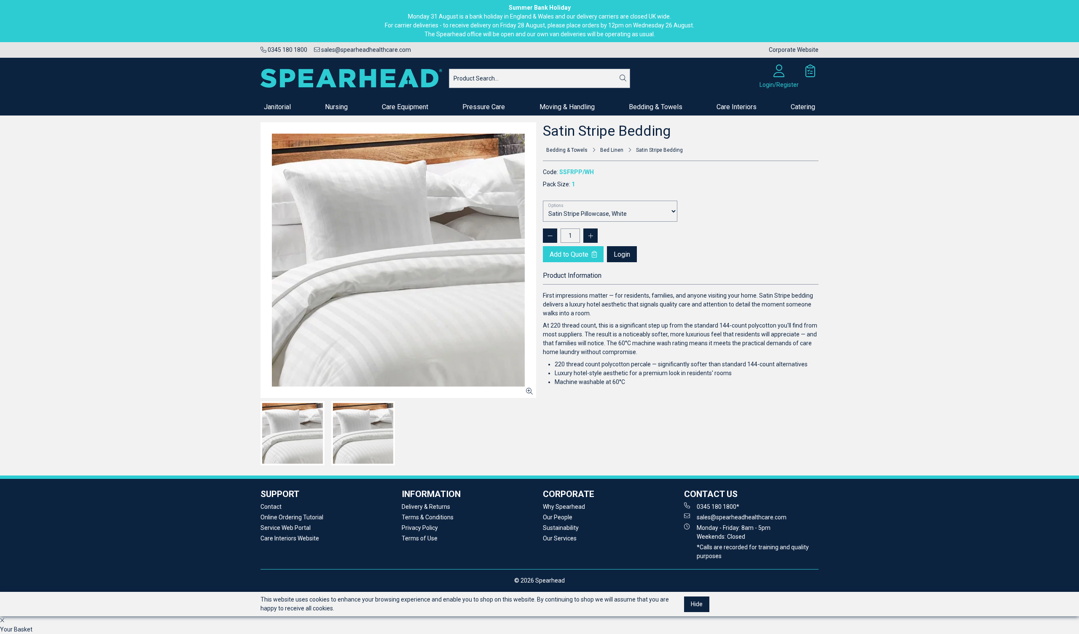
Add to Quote (570, 254)
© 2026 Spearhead (539, 580)
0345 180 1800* (718, 506)
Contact (271, 506)
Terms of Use (420, 538)
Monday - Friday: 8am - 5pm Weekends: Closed (733, 532)
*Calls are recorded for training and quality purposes (753, 551)
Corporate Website (794, 49)
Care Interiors (737, 107)
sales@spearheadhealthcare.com (365, 49)
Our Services (560, 538)
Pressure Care (483, 107)
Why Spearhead (564, 506)
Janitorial (277, 107)
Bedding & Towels (655, 107)
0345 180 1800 (286, 49)
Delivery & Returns (426, 506)
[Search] (623, 78)
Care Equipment (405, 107)
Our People (557, 517)
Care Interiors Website (289, 538)
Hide (697, 603)
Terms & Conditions (428, 517)
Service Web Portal (285, 527)
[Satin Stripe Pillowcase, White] (398, 260)
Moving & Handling (567, 107)
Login (622, 254)
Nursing (336, 107)
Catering (803, 107)
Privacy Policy (420, 527)
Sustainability (561, 527)
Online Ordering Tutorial (291, 517)
